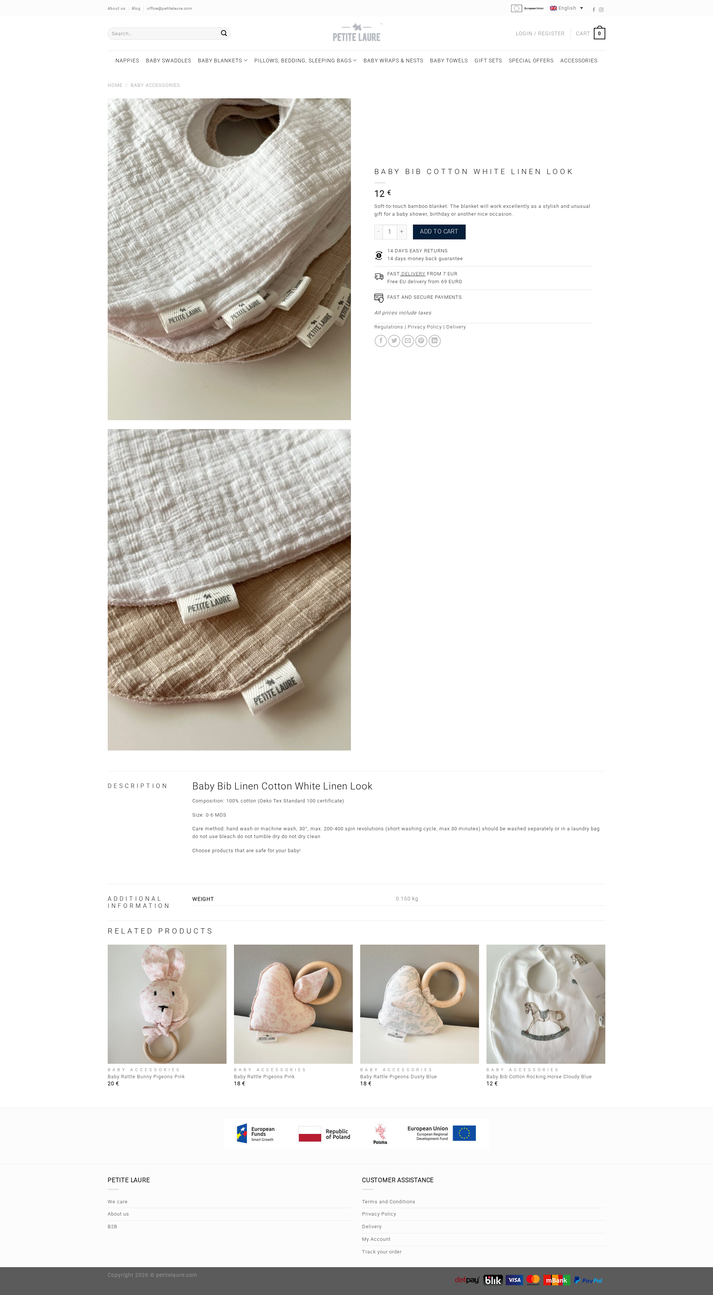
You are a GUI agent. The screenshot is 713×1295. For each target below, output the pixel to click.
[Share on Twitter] (394, 341)
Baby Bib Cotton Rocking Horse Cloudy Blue (539, 1076)
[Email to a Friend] (408, 341)
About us (118, 1214)
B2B (112, 1226)
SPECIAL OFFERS (531, 60)
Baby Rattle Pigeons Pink (264, 1076)
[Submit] (224, 33)
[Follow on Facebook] (594, 10)
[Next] (605, 1025)
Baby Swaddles (168, 60)
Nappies (127, 60)
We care (118, 1201)
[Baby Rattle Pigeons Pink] (293, 1004)
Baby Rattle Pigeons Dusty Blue (398, 1076)
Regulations (388, 327)
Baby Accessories (155, 85)
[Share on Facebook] (381, 341)
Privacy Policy (425, 327)
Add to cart (439, 231)
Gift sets (488, 60)
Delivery (456, 327)
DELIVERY (413, 274)
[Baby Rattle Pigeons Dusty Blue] (419, 1004)
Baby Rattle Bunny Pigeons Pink (146, 1076)
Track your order (382, 1252)
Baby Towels (449, 60)
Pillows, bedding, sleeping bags (303, 60)
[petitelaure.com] (356, 34)
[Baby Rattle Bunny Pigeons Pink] (167, 1004)
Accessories (579, 60)
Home (115, 85)
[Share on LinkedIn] (435, 341)
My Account (376, 1239)
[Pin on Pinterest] (421, 341)
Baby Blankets (220, 60)
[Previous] (108, 1025)
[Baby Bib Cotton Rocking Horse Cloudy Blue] (545, 1004)
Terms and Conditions (389, 1201)
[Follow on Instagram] (601, 10)
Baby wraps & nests (393, 60)
